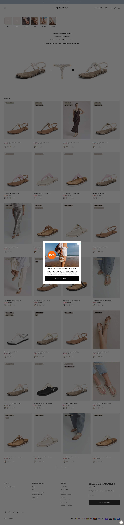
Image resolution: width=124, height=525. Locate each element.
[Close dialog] (78, 243)
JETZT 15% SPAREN (62, 278)
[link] (62, 255)
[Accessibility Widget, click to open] (121, 522)
